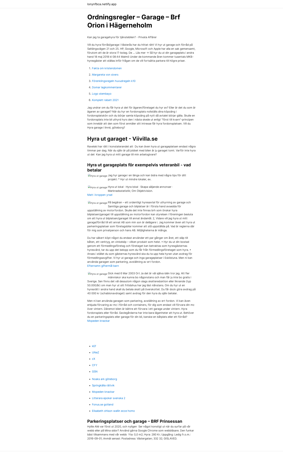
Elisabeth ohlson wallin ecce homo (113, 410)
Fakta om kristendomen (107, 68)
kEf (94, 346)
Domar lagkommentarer (107, 87)
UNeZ (95, 352)
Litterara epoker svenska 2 (108, 398)
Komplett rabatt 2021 (105, 100)
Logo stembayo (101, 93)
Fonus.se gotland (102, 404)
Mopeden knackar (98, 320)
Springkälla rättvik (103, 385)
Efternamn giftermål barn (103, 265)
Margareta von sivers (105, 74)
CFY (94, 365)
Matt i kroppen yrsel (99, 194)
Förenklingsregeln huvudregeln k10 (113, 81)
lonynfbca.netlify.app (101, 4)
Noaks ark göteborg (104, 379)
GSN (95, 371)
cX (93, 358)
